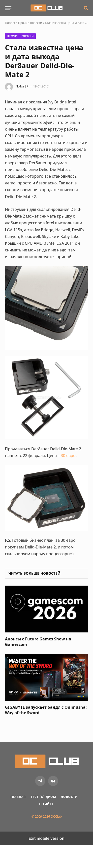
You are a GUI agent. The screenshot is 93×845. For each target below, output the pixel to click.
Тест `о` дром (43, 797)
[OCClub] (46, 8)
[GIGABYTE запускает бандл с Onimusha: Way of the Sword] (46, 677)
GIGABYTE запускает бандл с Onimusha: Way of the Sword (46, 709)
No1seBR (22, 86)
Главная (18, 797)
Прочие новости (30, 23)
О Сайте (46, 804)
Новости (11, 23)
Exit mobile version (46, 838)
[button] (8, 8)
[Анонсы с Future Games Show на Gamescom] (46, 609)
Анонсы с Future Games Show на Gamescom (38, 641)
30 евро (68, 455)
